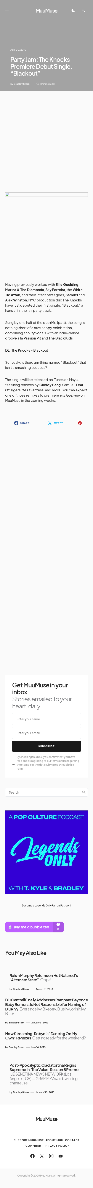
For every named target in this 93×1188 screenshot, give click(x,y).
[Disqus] (46, 488)
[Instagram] (51, 1156)
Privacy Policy (57, 1145)
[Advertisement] (46, 138)
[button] (7, 10)
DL (7, 350)
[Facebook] (32, 1156)
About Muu (54, 1140)
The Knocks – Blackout (29, 350)
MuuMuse (46, 10)
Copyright (34, 1145)
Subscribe (46, 746)
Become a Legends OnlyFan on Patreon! (46, 905)
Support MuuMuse (29, 1140)
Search (84, 792)
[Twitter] (42, 1156)
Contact (72, 1140)
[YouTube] (60, 1156)
